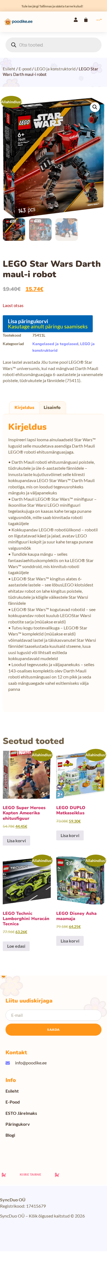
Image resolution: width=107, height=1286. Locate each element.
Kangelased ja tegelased (55, 343)
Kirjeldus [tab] (24, 408)
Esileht (9, 68)
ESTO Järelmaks (21, 1113)
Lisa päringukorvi (28, 321)
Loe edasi (16, 946)
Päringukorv (17, 1124)
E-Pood (12, 1101)
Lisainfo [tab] (52, 408)
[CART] (85, 19)
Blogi (10, 1135)
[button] (95, 107)
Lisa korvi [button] (16, 840)
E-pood (25, 68)
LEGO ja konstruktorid (55, 68)
